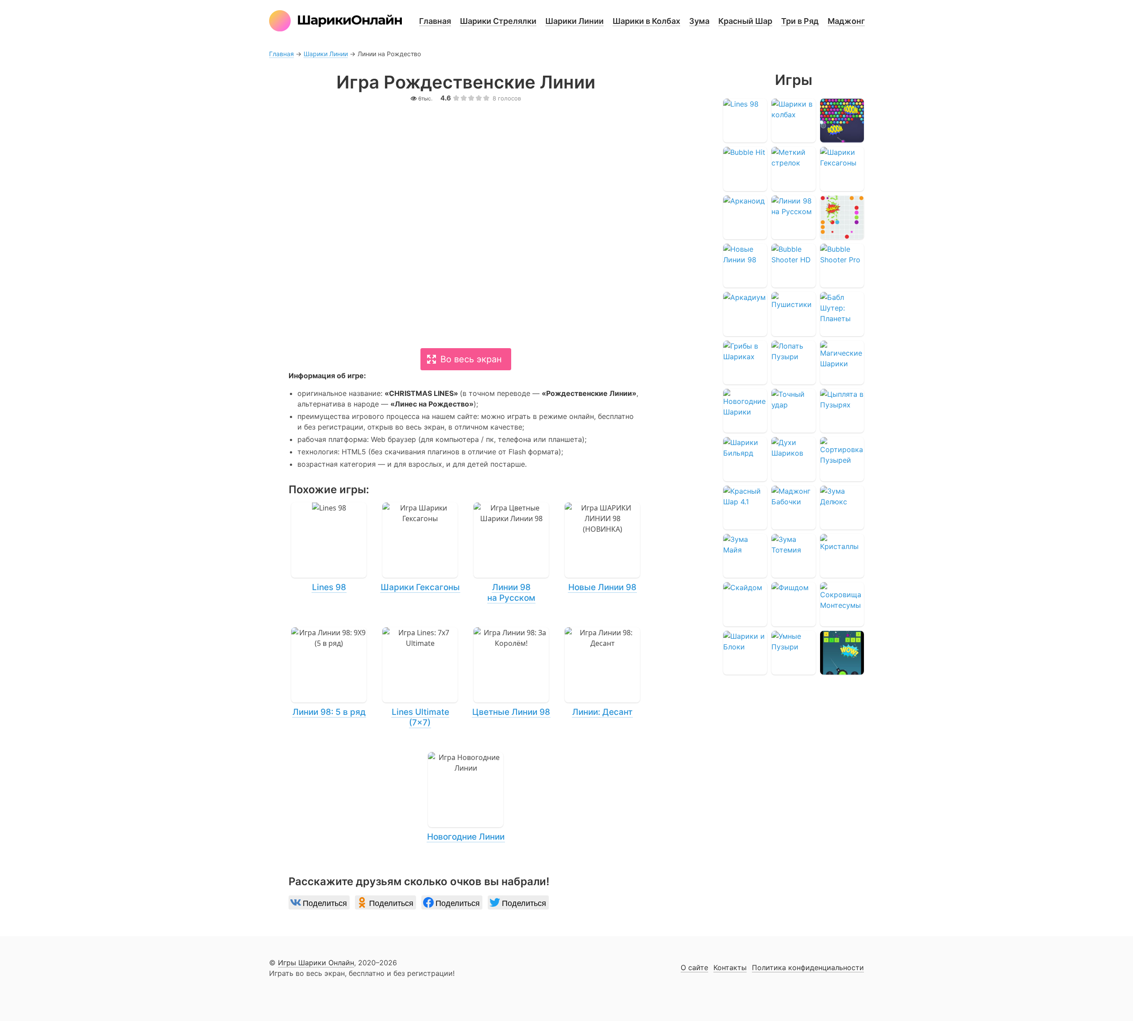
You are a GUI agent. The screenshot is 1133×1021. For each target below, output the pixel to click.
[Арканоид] (745, 217)
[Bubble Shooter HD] (793, 266)
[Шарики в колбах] (793, 120)
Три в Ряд (800, 21)
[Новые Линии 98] (602, 548)
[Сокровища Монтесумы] (842, 604)
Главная (435, 21)
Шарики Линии (574, 21)
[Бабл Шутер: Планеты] (842, 314)
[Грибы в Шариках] (745, 362)
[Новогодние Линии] (465, 797)
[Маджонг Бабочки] (793, 508)
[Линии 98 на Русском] (511, 553)
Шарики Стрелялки (498, 21)
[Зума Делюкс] (842, 508)
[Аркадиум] (745, 314)
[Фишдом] (793, 604)
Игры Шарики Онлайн (316, 962)
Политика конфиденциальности (808, 968)
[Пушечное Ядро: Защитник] (842, 653)
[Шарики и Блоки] (745, 653)
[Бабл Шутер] (842, 120)
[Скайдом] (745, 604)
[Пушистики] (793, 314)
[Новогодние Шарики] (745, 411)
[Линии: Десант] (602, 672)
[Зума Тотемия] (793, 556)
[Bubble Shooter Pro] (842, 266)
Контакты (730, 968)
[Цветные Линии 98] (511, 672)
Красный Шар (745, 21)
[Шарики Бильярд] (745, 459)
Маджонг (846, 21)
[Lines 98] (329, 548)
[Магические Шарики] (842, 362)
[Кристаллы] (842, 556)
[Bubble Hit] (745, 169)
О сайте (694, 968)
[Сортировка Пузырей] (842, 459)
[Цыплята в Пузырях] (842, 411)
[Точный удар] (793, 411)
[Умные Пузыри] (793, 653)
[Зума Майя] (745, 556)
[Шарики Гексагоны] (420, 548)
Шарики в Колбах (646, 21)
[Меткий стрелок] (793, 169)
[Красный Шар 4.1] (745, 508)
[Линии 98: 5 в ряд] (329, 672)
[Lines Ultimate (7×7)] (420, 677)
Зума (699, 21)
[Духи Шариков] (793, 459)
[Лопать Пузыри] (793, 362)
